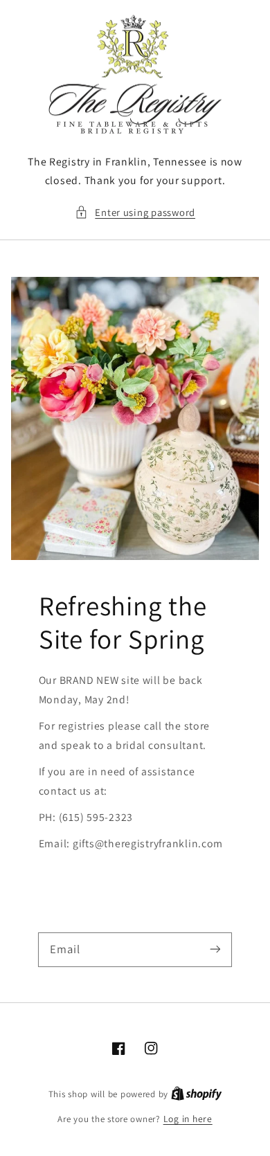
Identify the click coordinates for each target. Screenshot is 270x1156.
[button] (135, 213)
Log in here (188, 1118)
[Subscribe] (215, 949)
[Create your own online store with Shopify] (196, 1093)
